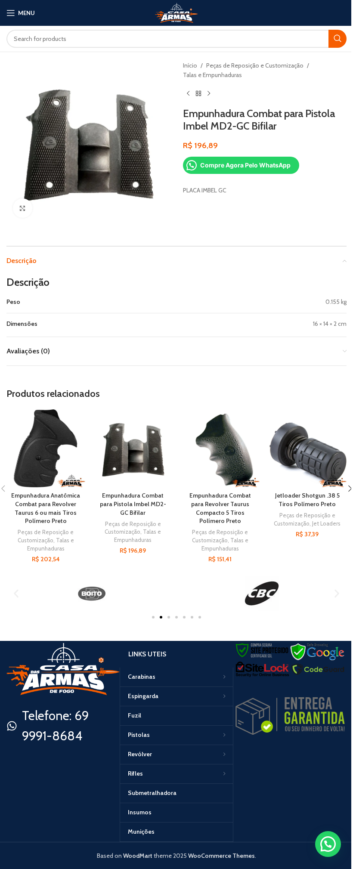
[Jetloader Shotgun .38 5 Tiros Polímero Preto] (307, 448)
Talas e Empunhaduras (212, 75)
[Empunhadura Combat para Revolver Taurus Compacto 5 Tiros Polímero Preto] (220, 448)
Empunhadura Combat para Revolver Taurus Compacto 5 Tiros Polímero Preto (220, 508)
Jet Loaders (326, 523)
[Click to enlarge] (22, 208)
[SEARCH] (337, 39)
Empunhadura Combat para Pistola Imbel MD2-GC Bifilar (133, 504)
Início (190, 65)
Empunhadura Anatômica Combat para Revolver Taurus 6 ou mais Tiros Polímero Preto (45, 508)
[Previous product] (188, 94)
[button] (16, 593)
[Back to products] (198, 94)
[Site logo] (176, 12)
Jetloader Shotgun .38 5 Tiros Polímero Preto (307, 500)
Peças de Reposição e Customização (254, 65)
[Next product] (209, 94)
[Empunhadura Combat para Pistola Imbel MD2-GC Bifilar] (133, 448)
